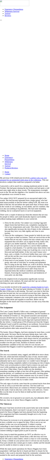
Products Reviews (11, 168)
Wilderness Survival (12, 11)
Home (7, 155)
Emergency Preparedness (14, 9)
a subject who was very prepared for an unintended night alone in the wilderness (23, 179)
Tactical (7, 13)
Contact (7, 174)
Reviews (8, 16)
